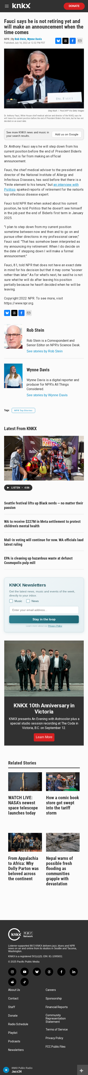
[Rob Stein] (13, 336)
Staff (11, 1007)
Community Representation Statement (56, 1018)
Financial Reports (57, 1007)
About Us (14, 990)
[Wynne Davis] (13, 376)
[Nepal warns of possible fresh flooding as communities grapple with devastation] (63, 842)
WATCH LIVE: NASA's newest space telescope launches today (23, 805)
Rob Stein (20, 39)
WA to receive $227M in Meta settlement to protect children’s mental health (42, 523)
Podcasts (14, 1041)
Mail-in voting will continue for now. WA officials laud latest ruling (43, 542)
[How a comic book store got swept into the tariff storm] (63, 781)
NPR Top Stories (23, 410)
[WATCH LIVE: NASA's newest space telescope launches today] (25, 781)
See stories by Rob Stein (45, 351)
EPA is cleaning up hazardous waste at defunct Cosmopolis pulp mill (38, 560)
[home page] (21, 7)
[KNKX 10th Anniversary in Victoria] (44, 668)
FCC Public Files (55, 1046)
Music (18, 601)
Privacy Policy (55, 626)
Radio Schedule (18, 1024)
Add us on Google (66, 134)
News (35, 601)
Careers (51, 990)
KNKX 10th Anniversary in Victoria (44, 708)
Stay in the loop (44, 619)
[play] (6, 1070)
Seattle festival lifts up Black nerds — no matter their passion (43, 505)
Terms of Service (57, 1029)
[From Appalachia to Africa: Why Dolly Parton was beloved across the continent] (25, 842)
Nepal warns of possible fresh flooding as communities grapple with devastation (59, 871)
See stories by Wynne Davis (47, 395)
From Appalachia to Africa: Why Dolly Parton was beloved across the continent (23, 868)
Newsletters (16, 1050)
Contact (13, 998)
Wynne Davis (34, 39)
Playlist (12, 1032)
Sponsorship (54, 998)
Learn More (44, 737)
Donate (74, 6)
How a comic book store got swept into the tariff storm (62, 805)
